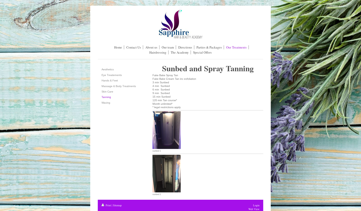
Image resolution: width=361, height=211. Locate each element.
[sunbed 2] (166, 173)
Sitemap (117, 205)
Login (256, 205)
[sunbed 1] (166, 130)
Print (108, 205)
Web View (253, 209)
